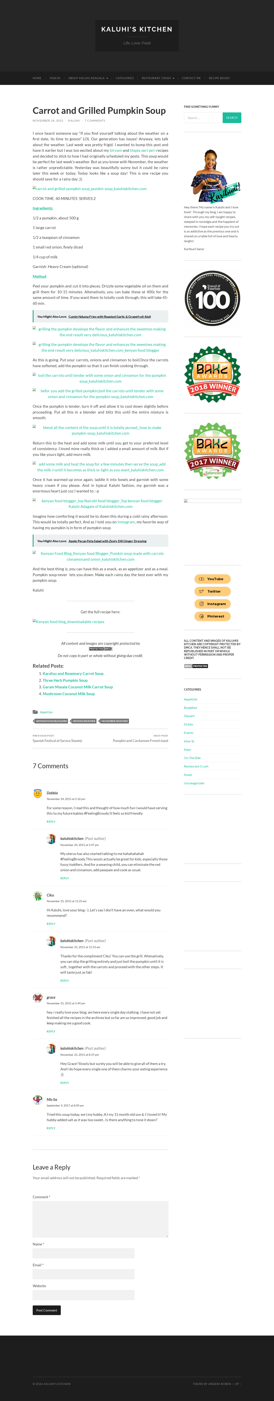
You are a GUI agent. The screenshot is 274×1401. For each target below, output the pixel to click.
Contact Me (191, 78)
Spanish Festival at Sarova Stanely (57, 738)
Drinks (188, 724)
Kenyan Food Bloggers (51, 720)
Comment (41, 1197)
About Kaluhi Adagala (86, 78)
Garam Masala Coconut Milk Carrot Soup (78, 687)
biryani (116, 150)
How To (189, 741)
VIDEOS (55, 78)
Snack (188, 774)
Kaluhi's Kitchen (137, 29)
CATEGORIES (125, 78)
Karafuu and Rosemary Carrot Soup (73, 673)
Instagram (126, 522)
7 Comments (95, 120)
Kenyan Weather (84, 720)
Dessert (189, 716)
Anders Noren (219, 1384)
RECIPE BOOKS (219, 78)
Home (37, 78)
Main (187, 749)
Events (188, 733)
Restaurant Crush (156, 78)
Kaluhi (74, 120)
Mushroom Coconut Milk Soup (69, 693)
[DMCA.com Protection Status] (100, 650)
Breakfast (190, 707)
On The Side (192, 758)
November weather (115, 720)
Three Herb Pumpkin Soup (65, 680)
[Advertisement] (214, 828)
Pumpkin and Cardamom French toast (140, 738)
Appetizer (46, 712)
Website (39, 1286)
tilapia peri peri (142, 150)
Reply (51, 821)
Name (38, 1244)
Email (38, 1265)
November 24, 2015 (48, 120)
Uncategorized (194, 783)
